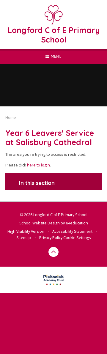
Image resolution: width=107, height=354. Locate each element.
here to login (38, 165)
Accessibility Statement (72, 231)
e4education (77, 223)
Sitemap (23, 237)
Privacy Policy (50, 237)
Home (10, 117)
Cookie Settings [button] (77, 237)
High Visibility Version (25, 231)
